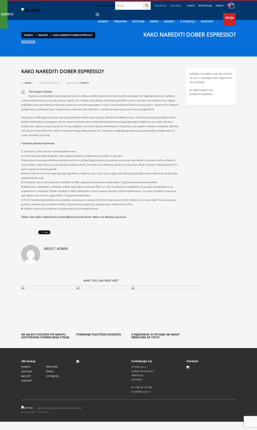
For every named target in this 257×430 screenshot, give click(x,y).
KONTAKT (26, 380)
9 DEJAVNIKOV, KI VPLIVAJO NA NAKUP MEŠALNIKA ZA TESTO (155, 336)
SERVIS (50, 371)
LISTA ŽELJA (175, 5)
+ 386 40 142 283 (106, 5)
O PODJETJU (52, 376)
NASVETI (85, 82)
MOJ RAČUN (160, 5)
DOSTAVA (26, 371)
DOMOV (25, 366)
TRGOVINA (52, 366)
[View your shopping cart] (231, 5)
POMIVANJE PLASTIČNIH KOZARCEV (98, 334)
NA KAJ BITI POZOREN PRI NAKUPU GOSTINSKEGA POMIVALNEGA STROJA (45, 336)
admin (28, 82)
